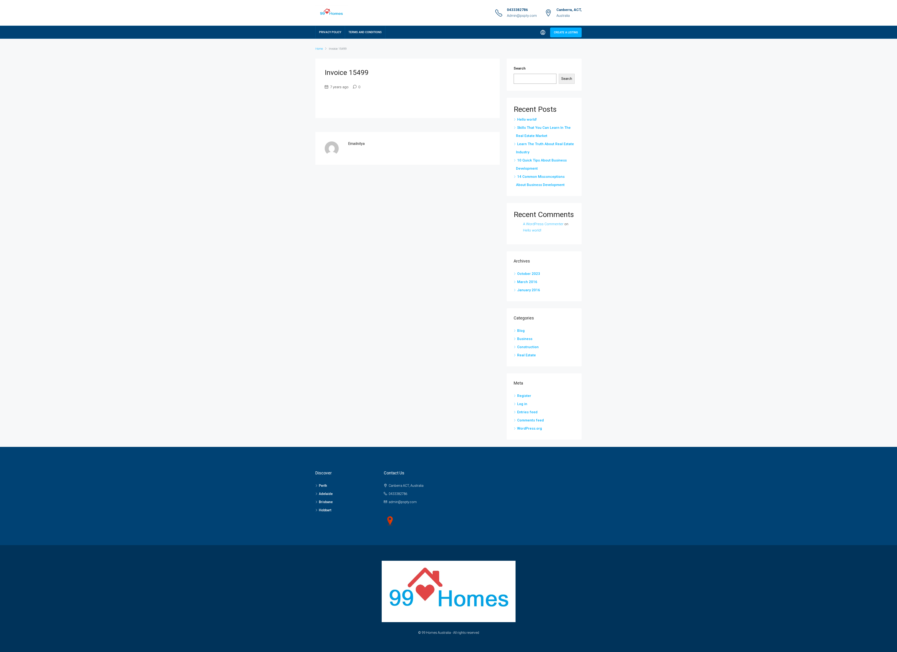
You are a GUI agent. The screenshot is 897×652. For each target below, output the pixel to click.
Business (524, 339)
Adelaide (326, 494)
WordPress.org (529, 428)
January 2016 (528, 290)
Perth (323, 485)
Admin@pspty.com (522, 16)
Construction (528, 347)
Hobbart (325, 510)
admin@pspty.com (403, 502)
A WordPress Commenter (543, 224)
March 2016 (527, 282)
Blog (521, 331)
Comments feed (530, 420)
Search (520, 68)
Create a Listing (566, 32)
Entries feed (527, 412)
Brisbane (326, 502)
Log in (522, 404)
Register (524, 396)
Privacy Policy (330, 32)
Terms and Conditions (365, 32)
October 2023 (528, 274)
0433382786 (517, 10)
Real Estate (526, 355)
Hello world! (527, 119)
